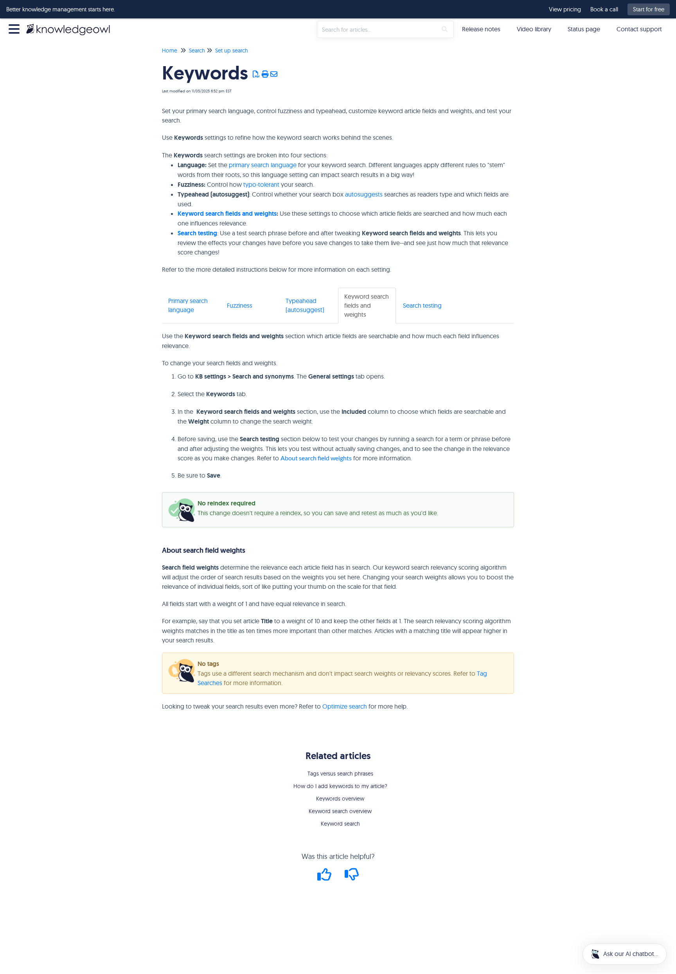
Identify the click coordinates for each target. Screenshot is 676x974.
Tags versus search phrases (340, 773)
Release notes (481, 29)
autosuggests (364, 194)
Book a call (604, 9)
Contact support (639, 29)
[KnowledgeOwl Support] (71, 25)
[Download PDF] (256, 74)
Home (169, 50)
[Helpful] (325, 877)
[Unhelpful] (352, 877)
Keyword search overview (340, 811)
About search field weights (316, 458)
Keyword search (340, 823)
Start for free (648, 9)
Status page (584, 29)
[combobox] (377, 29)
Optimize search (344, 706)
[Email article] (274, 74)
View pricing (565, 9)
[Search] (444, 29)
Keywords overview (340, 798)
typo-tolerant (261, 184)
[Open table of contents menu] (15, 28)
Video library (534, 29)
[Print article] (265, 74)
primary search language (263, 165)
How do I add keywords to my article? (340, 786)
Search (197, 50)
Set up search (231, 50)
